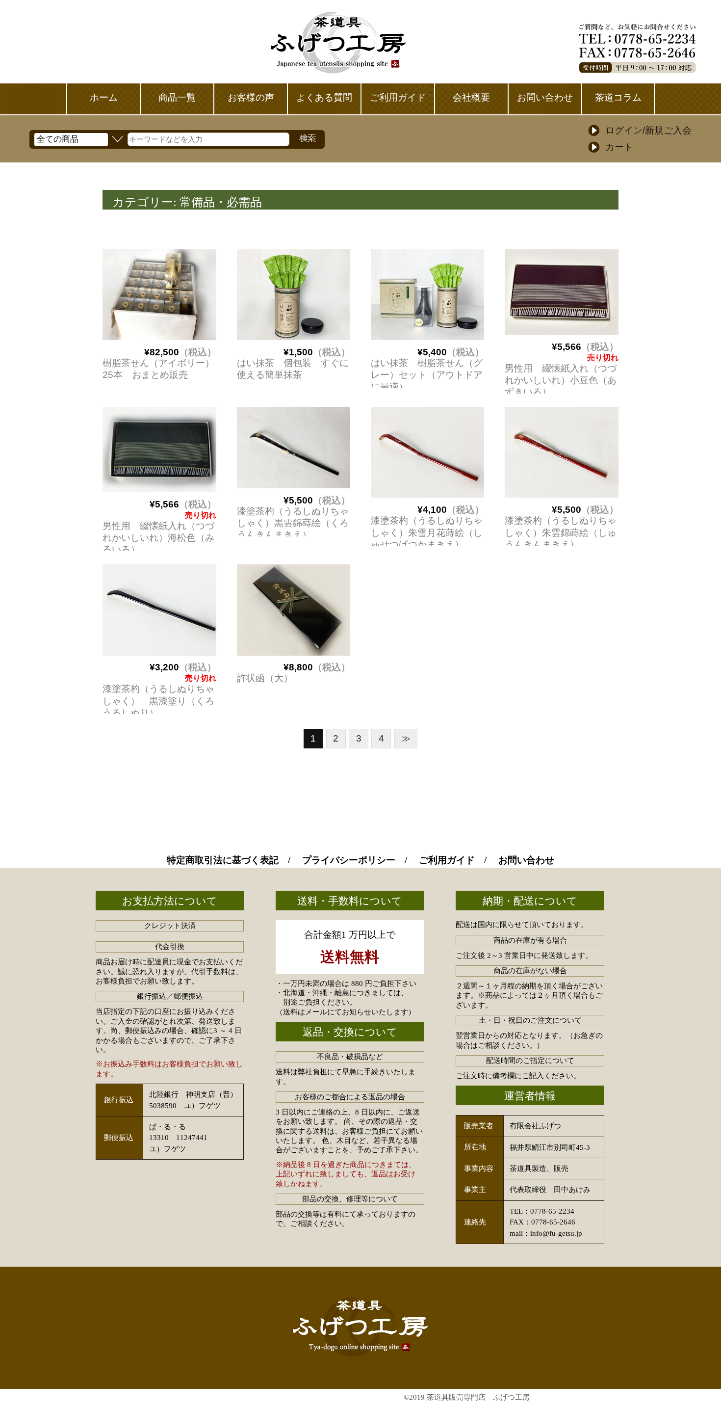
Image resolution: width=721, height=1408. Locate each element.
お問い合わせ (526, 860)
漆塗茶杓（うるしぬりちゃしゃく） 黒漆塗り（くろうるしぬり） (158, 701)
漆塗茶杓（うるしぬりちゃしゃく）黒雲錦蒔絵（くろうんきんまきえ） (293, 523)
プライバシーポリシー (348, 860)
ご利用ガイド (447, 860)
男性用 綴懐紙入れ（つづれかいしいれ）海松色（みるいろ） (158, 538)
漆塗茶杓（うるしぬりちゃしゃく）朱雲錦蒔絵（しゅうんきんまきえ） (561, 532)
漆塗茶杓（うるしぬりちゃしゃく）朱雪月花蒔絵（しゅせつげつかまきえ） (427, 532)
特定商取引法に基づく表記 (223, 860)
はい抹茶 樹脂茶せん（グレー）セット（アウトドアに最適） (427, 375)
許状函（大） (265, 678)
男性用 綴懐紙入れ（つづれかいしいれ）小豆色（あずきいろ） (561, 380)
